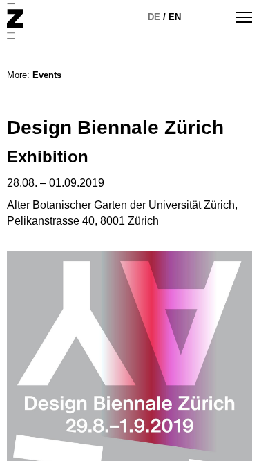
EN (175, 17)
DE (154, 17)
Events (46, 75)
